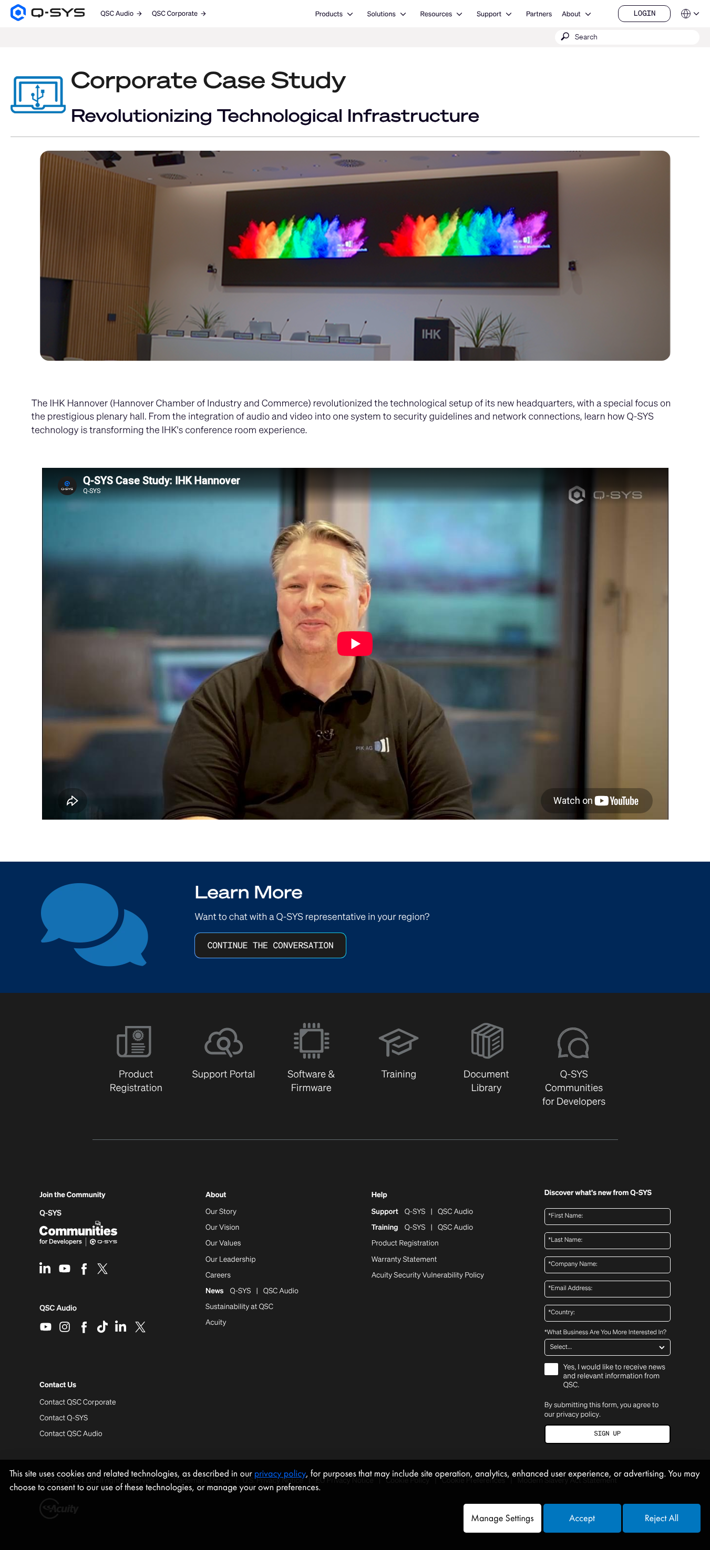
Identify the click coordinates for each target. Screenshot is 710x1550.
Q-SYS (50, 1213)
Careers (218, 1275)
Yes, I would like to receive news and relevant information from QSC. (614, 1376)
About (571, 13)
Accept (582, 1518)
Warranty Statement (404, 1259)
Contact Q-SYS (63, 1418)
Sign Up (607, 1434)
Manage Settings (502, 1518)
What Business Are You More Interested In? (605, 1332)
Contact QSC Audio (70, 1434)
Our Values (223, 1243)
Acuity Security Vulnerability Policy (428, 1275)
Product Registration (405, 1243)
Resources (436, 13)
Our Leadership (230, 1259)
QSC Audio (58, 1312)
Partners (539, 13)
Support (489, 13)
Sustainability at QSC (239, 1307)
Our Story (220, 1212)
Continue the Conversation (271, 945)
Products (329, 13)
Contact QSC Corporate (77, 1402)
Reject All (661, 1518)
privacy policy (578, 1414)
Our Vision (222, 1227)
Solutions (381, 13)
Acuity (216, 1322)
